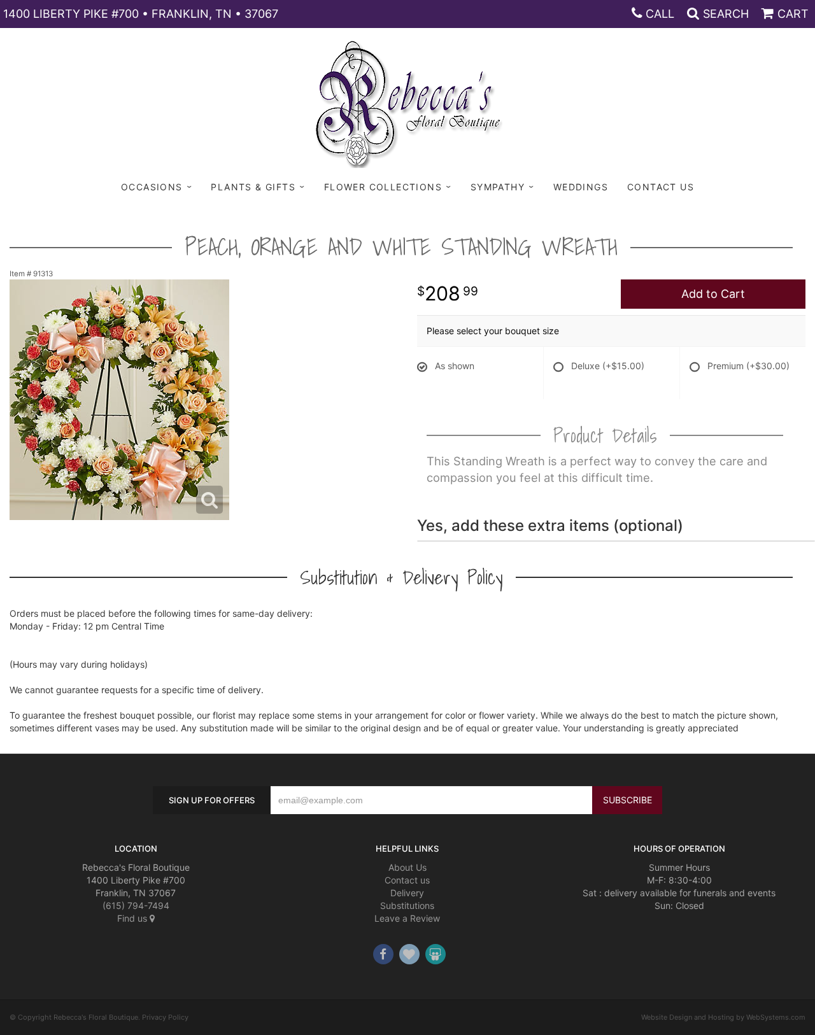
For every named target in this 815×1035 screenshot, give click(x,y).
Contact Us (660, 186)
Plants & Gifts (253, 186)
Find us (133, 918)
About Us (407, 867)
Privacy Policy (165, 1017)
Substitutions (407, 905)
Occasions (152, 186)
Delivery (407, 892)
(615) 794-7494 (136, 905)
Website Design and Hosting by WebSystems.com (723, 1017)
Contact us (407, 880)
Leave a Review (407, 918)
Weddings (580, 186)
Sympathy (498, 186)
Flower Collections (383, 186)
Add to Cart (713, 293)
